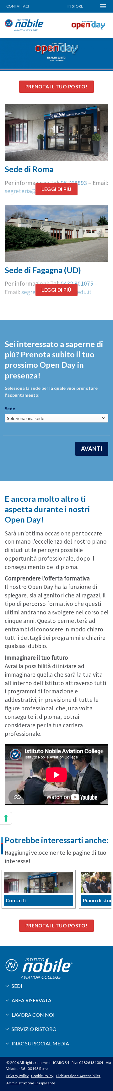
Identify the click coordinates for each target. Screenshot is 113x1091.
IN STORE (75, 6)
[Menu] (103, 6)
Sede (10, 408)
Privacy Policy (17, 1076)
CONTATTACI (17, 6)
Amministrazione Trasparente (30, 1083)
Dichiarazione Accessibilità (78, 1076)
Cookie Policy (42, 1076)
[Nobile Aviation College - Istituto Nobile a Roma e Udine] (35, 25)
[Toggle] (7, 985)
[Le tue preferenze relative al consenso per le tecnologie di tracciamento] (6, 818)
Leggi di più (56, 189)
